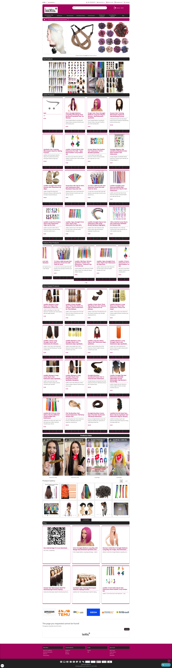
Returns (67, 652)
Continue (127, 629)
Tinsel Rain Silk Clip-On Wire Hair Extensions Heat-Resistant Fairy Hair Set (75, 187)
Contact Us (67, 650)
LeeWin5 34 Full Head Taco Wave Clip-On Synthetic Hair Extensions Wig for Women (119, 414)
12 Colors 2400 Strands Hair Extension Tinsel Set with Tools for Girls (97, 187)
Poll (88, 652)
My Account (112, 650)
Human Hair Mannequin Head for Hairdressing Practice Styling (54, 588)
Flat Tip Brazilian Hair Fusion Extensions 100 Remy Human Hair (75, 414)
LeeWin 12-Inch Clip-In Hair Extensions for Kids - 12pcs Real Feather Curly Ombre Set (75, 152)
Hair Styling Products (80, 15)
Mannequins (59, 15)
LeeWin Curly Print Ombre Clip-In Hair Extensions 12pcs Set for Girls (52, 223)
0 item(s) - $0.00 (119, 8)
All (121, 481)
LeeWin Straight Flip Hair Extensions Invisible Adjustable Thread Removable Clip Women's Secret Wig (118, 379)
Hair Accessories (70, 15)
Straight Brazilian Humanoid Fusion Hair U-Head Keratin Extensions (96, 377)
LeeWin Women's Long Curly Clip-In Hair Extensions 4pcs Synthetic (52, 377)
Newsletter (112, 655)
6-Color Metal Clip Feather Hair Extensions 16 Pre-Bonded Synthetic (96, 151)
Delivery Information (47, 652)
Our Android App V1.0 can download (55, 548)
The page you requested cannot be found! (57, 19)
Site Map (67, 653)
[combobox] (87, 7)
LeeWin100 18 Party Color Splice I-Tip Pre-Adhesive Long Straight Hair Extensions (52, 415)
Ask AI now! (166, 664)
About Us (45, 653)
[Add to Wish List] (52, 131)
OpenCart (89, 664)
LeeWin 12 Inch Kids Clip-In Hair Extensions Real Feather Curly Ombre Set (115, 589)
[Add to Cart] (46, 131)
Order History (113, 652)
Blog (123, 15)
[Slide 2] (86, 282)
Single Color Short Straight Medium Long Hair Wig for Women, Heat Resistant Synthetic (96, 115)
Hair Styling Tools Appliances (112, 15)
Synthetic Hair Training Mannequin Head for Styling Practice (53, 151)
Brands (89, 650)
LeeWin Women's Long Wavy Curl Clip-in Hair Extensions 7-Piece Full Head (117, 307)
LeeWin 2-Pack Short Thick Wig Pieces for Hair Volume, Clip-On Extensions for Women (97, 307)
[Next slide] (130, 263)
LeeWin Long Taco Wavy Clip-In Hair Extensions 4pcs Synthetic (97, 342)
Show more (86, 520)
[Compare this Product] (59, 131)
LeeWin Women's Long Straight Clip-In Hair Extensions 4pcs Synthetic (118, 342)
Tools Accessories (91, 15)
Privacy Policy (46, 655)
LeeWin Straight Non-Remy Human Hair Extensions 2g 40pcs (52, 187)
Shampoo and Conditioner (102, 15)
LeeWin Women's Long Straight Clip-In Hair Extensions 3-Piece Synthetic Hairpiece (73, 378)
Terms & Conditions (47, 650)
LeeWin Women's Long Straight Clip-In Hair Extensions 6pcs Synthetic (74, 342)
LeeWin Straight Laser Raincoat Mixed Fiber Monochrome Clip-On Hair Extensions (118, 188)
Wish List (112, 653)
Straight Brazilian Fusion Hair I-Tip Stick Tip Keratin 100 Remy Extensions (96, 414)
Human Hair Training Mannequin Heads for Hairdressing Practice (117, 114)
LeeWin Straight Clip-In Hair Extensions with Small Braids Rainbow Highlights (97, 223)
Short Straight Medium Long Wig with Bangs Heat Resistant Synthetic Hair (85, 548)
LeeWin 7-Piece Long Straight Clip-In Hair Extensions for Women (51, 342)
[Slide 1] (85, 282)
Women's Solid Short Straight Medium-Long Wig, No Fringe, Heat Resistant (115, 548)
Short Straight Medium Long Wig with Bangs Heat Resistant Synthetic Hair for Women (75, 115)
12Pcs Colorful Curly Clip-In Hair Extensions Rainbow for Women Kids (119, 223)
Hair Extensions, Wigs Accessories (49, 15)
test (45, 113)
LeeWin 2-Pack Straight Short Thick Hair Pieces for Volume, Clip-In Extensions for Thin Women (74, 307)
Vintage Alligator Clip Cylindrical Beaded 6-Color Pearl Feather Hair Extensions (118, 152)
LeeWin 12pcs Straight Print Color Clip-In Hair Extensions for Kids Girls (75, 223)
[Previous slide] (42, 263)
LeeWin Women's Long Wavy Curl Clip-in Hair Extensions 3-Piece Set (51, 306)
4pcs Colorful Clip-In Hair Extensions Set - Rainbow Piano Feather (96, 262)
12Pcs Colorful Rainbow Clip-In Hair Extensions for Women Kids (75, 262)
